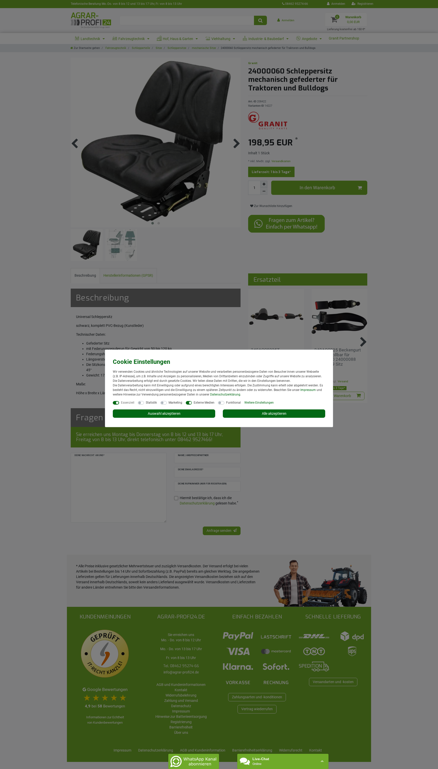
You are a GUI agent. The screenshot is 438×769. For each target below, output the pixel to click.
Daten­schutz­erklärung (225, 394)
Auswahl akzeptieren (164, 413)
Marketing (175, 402)
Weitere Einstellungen (259, 402)
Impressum (308, 389)
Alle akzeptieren (274, 413)
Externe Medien (204, 402)
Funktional (233, 402)
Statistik (151, 402)
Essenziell (127, 402)
